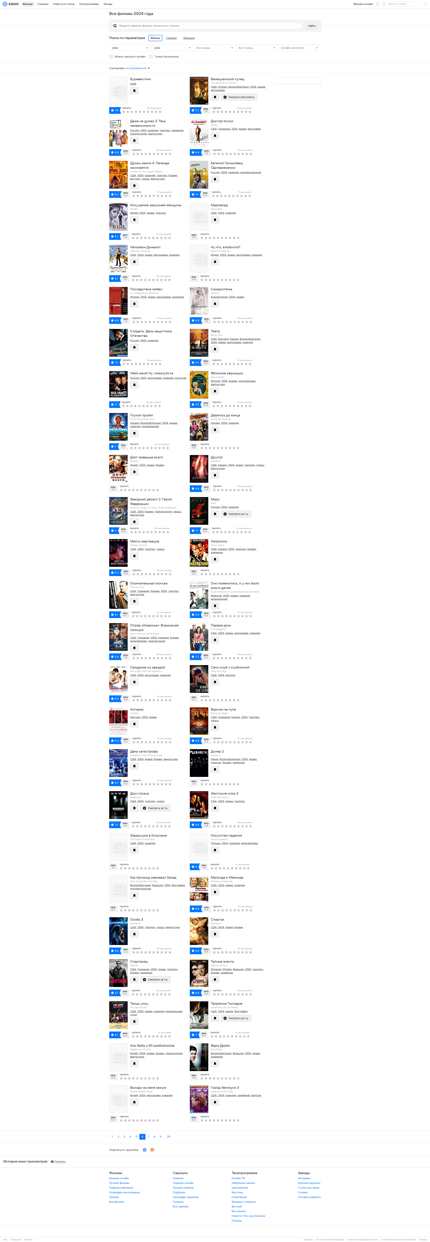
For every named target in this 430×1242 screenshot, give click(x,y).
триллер (165, 130)
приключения (138, 133)
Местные (237, 1192)
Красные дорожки (309, 1183)
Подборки (179, 1192)
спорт (133, 1014)
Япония (215, 381)
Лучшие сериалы (183, 1187)
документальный (250, 172)
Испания (216, 969)
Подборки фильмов (121, 1187)
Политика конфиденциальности (362, 1239)
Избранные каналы (243, 1183)
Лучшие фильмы (119, 1183)
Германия (224, 128)
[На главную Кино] (13, 4)
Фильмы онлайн (119, 1178)
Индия (134, 212)
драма (261, 86)
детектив (180, 378)
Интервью (304, 1178)
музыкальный (150, 426)
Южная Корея (219, 297)
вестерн (135, 178)
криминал (177, 130)
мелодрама (218, 90)
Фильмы (115, 1173)
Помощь (237, 1220)
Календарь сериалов (185, 1197)
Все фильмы (116, 1201)
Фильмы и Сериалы (244, 1201)
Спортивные (239, 1197)
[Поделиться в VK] (144, 1149)
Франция (216, 595)
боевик (172, 175)
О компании (16, 1239)
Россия (134, 130)
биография (254, 128)
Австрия (135, 717)
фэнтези (256, 1095)
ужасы (145, 178)
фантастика (155, 133)
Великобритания (238, 86)
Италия (222, 86)
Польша (215, 843)
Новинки (178, 1178)
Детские (237, 1206)
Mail (5, 1239)
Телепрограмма (244, 1173)
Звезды (304, 1173)
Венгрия (223, 339)
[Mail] (5, 4)
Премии (114, 1197)
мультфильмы (247, 381)
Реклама (29, 1239)
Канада (234, 339)
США (214, 86)
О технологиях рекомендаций (330, 1239)
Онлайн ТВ (238, 1178)
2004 (133, 83)
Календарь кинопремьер (124, 1192)
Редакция (308, 1239)
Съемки (303, 1192)
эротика (230, 675)
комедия (153, 130)
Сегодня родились (309, 1197)
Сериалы (180, 1173)
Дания (214, 759)
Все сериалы (181, 1206)
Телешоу (178, 1201)
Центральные (240, 1187)
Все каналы (239, 1211)
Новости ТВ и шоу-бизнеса (248, 1215)
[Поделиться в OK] (152, 1149)
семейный (243, 1095)
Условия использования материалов (398, 1239)
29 (168, 1136)
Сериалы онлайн (183, 1183)
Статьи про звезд (308, 1187)
